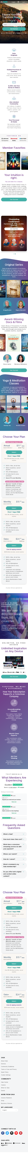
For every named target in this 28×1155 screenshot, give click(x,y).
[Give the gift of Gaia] (18, 2)
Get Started (14, 29)
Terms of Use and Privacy (9, 1069)
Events (3, 1090)
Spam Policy (4, 1072)
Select (14, 508)
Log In (23, 2)
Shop (2, 1100)
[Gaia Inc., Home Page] (5, 2)
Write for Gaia (5, 1087)
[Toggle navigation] (1, 2)
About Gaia (4, 1061)
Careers (3, 1085)
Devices (3, 1063)
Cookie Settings (6, 1075)
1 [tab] (13, 254)
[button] (14, 834)
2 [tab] (15, 254)
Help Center (4, 1082)
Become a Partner (6, 1103)
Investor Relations (6, 1098)
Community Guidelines (7, 1066)
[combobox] (9, 1110)
